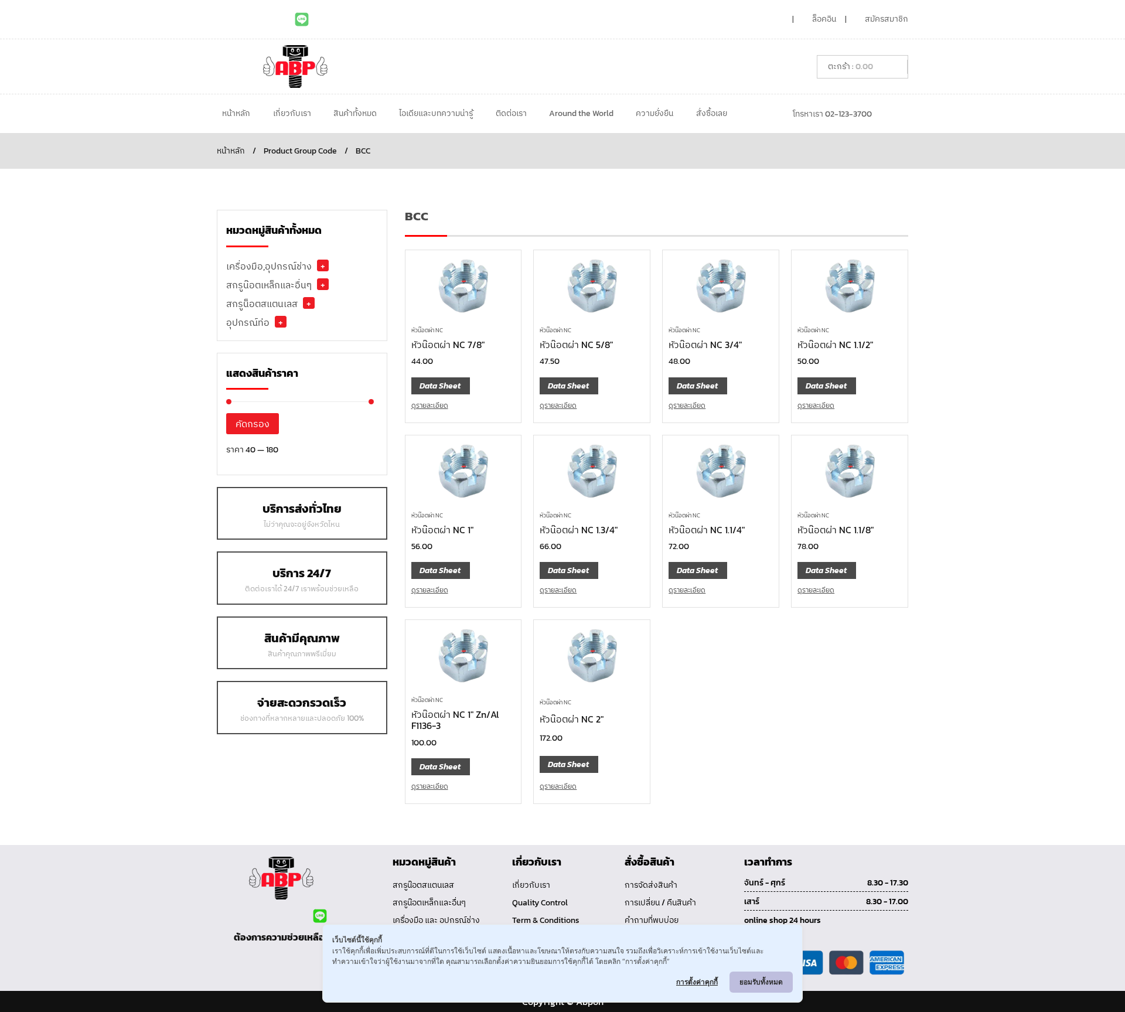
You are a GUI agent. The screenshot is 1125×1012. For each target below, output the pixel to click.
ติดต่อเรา (511, 113)
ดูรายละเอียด (429, 405)
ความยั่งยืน (654, 113)
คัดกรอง (253, 424)
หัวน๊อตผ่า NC (427, 330)
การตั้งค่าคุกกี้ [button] (697, 981)
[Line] (301, 19)
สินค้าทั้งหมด (355, 113)
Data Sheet (440, 386)
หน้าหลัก (236, 113)
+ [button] (323, 265)
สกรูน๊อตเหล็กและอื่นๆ (269, 285)
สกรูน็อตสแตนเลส (262, 304)
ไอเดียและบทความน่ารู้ (436, 113)
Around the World (581, 113)
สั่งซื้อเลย (711, 113)
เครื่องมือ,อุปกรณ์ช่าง (269, 266)
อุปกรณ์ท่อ (248, 322)
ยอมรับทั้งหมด (761, 981)
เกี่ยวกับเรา (292, 113)
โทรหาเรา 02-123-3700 (832, 114)
